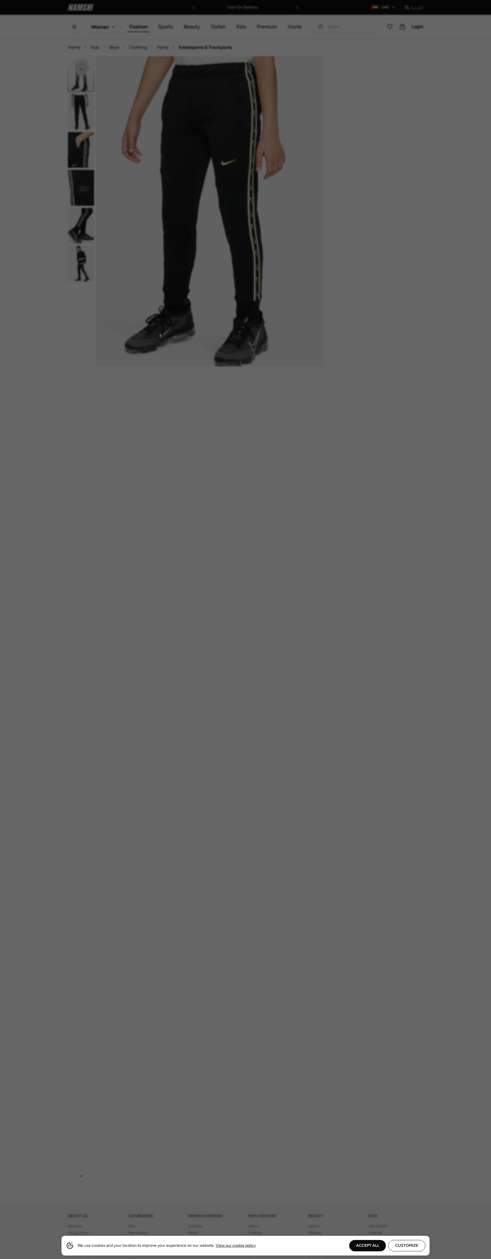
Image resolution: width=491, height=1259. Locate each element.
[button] (245, 629)
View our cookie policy (236, 1245)
